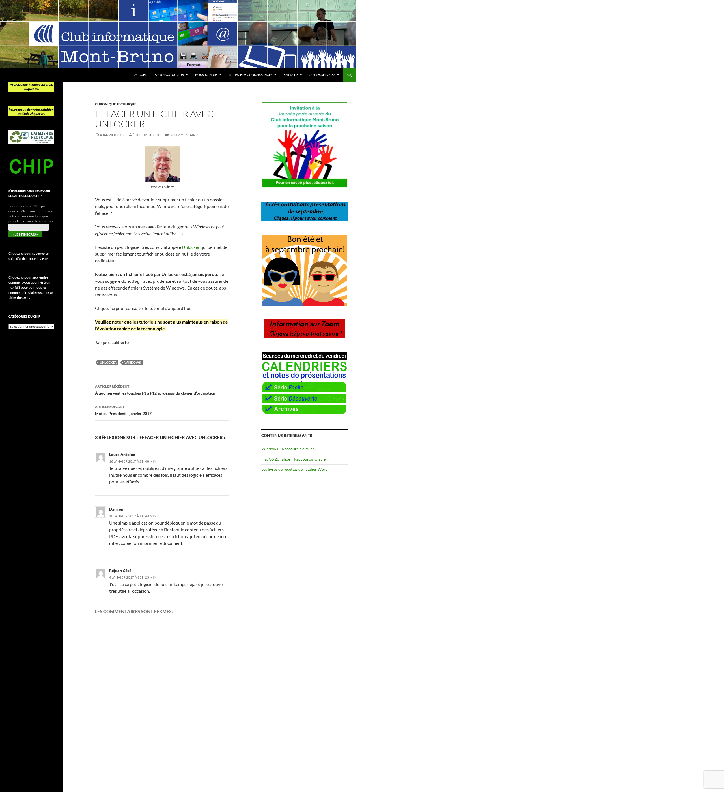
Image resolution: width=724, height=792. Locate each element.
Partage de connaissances (250, 74)
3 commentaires (184, 135)
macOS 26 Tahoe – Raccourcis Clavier (294, 459)
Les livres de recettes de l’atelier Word (294, 469)
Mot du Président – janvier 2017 (123, 410)
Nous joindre (206, 74)
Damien (116, 509)
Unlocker (191, 247)
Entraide (291, 74)
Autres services (322, 74)
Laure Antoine (122, 454)
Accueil (140, 74)
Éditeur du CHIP (147, 135)
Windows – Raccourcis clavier (287, 448)
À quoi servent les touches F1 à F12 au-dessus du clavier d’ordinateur (155, 389)
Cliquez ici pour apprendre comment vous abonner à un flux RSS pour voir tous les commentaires (31, 287)
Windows (132, 362)
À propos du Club (169, 74)
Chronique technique (115, 104)
